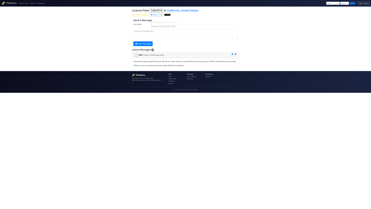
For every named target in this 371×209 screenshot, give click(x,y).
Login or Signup (364, 3)
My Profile (190, 79)
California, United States (182, 10)
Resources (41, 3)
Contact (33, 3)
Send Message (144, 44)
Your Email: (137, 24)
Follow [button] (155, 15)
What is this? (23, 3)
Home (170, 76)
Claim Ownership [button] (141, 15)
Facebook (208, 76)
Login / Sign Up (191, 76)
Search (352, 3)
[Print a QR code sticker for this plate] (161, 15)
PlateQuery (11, 3)
